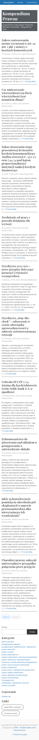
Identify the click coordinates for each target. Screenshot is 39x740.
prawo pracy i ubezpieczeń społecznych (18, 670)
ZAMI (16, 728)
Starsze (6, 617)
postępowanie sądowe (11, 644)
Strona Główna (8, 2)
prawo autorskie (8, 649)
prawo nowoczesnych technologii (15, 665)
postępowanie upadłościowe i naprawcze (19, 647)
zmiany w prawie (8, 685)
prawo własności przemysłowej (14, 675)
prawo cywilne (8, 652)
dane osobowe (8, 642)
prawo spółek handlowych (12, 672)
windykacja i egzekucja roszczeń (15, 683)
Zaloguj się (6, 696)
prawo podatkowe (9, 667)
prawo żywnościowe (10, 678)
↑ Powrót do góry (19, 734)
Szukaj (4, 627)
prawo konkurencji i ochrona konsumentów (19, 657)
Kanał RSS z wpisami (12, 707)
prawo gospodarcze (10, 654)
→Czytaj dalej (29, 81)
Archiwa (20, 2)
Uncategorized (8, 680)
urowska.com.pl (10, 713)
